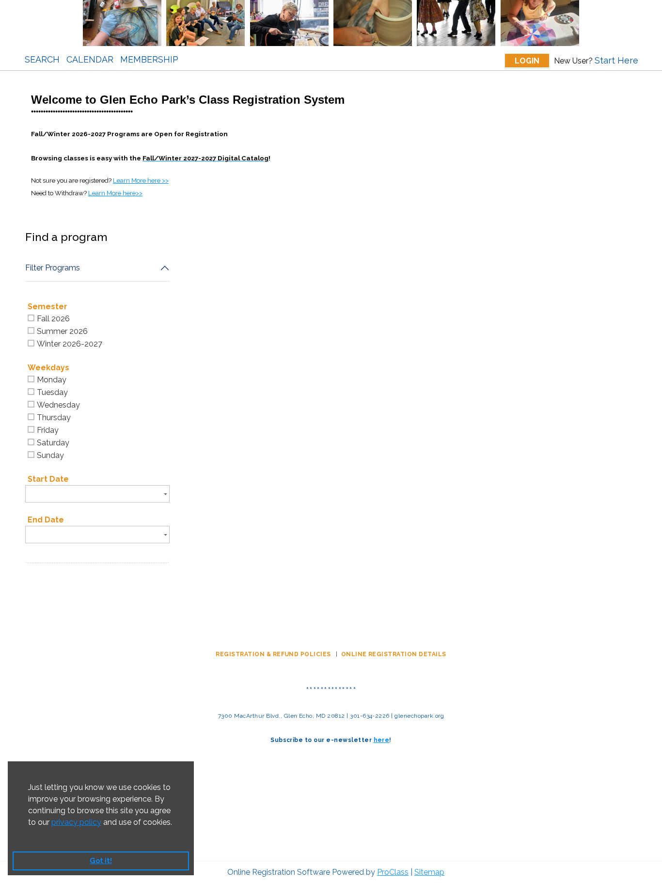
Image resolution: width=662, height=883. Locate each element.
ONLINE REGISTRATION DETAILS (393, 654)
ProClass (393, 872)
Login (527, 60)
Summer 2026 (62, 331)
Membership (149, 59)
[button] (29, 834)
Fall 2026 (53, 318)
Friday (48, 430)
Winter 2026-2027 (69, 343)
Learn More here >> (141, 180)
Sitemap (429, 872)
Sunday (50, 455)
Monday (51, 379)
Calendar (89, 59)
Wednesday (58, 405)
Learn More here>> (115, 193)
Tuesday (52, 392)
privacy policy (76, 822)
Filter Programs (52, 267)
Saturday (53, 442)
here (382, 740)
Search (42, 59)
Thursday (54, 417)
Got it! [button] (101, 860)
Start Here (616, 60)
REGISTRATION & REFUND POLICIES (274, 654)
